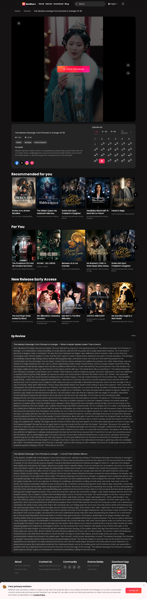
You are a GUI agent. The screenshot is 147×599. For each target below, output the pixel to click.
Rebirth (18, 142)
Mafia (46, 266)
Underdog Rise (27, 216)
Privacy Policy (21, 569)
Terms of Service (22, 565)
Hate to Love (16, 269)
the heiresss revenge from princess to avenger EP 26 (58, 11)
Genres (27, 11)
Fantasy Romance (26, 322)
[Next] (135, 194)
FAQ (16, 573)
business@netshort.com (50, 569)
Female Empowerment (44, 216)
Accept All (133, 590)
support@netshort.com (49, 565)
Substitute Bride (67, 322)
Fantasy (40, 266)
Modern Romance (28, 269)
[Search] (77, 4)
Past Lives (15, 322)
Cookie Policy (39, 595)
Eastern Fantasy (92, 269)
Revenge (28, 142)
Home (17, 11)
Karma (56, 216)
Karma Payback (40, 142)
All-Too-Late (16, 216)
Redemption (75, 269)
